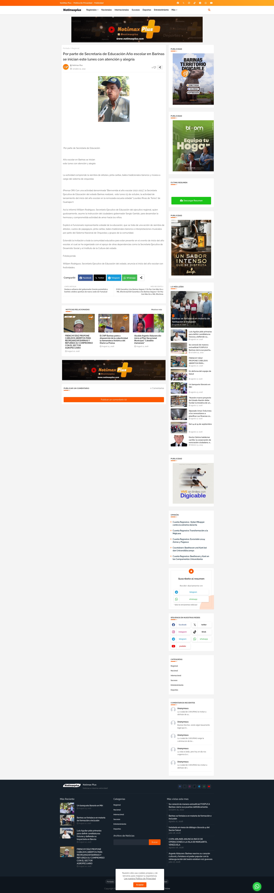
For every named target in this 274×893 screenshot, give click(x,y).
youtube (182, 646)
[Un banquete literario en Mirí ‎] (179, 388)
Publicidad (98, 3)
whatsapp (193, 599)
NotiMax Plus (65, 3)
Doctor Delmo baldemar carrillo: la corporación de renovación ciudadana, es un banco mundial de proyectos (200, 440)
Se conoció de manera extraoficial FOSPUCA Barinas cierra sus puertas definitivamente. (200, 347)
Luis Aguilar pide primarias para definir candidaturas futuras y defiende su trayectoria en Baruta (200, 334)
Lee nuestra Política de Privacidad (140, 878)
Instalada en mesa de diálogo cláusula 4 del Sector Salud (189, 828)
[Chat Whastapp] (257, 886)
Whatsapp (131, 278)
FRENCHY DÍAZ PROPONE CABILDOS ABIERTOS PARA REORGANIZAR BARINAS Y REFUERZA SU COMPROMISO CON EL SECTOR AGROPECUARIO (79, 342)
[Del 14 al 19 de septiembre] (179, 427)
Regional (75, 48)
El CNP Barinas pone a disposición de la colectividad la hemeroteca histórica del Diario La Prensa (114, 339)
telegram (193, 592)
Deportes (147, 10)
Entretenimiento (161, 10)
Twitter (101, 278)
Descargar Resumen (193, 200)
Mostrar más (156, 309)
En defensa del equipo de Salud (200, 372)
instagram (183, 632)
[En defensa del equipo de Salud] (179, 374)
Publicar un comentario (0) (114, 399)
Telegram (115, 278)
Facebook (87, 278)
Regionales (91, 10)
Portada (66, 48)
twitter (203, 625)
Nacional (174, 671)
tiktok (204, 632)
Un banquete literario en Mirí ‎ (199, 385)
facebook (183, 625)
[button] (209, 10)
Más (173, 10)
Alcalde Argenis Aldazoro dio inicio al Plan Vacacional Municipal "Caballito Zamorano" (147, 339)
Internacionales (122, 10)
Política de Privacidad (82, 3)
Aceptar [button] (140, 885)
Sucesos (136, 10)
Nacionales (106, 10)
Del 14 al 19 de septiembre (200, 424)
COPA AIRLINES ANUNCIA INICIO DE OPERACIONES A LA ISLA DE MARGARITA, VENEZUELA (188, 842)
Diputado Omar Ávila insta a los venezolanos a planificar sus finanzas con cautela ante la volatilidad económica (200, 413)
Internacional (176, 676)
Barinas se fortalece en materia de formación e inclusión (91, 819)
